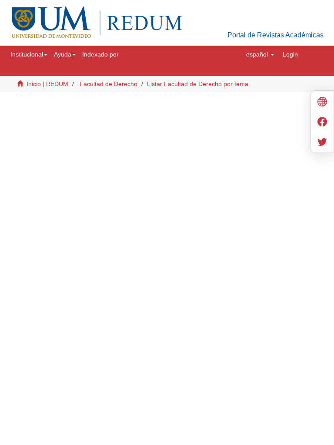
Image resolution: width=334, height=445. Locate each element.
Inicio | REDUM (47, 83)
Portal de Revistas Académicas (275, 35)
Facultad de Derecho (108, 83)
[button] (28, 54)
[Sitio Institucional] (322, 103)
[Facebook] (322, 123)
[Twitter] (322, 143)
